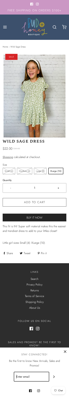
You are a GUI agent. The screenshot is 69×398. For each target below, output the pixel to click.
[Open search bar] (54, 27)
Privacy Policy (34, 285)
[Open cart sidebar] (64, 27)
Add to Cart (34, 202)
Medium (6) (24, 171)
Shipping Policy (34, 302)
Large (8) (40, 171)
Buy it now (34, 218)
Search (34, 279)
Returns (34, 290)
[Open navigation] (5, 27)
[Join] (54, 377)
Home (5, 46)
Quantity (7, 180)
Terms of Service (34, 296)
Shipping (8, 157)
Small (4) (9, 171)
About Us (34, 308)
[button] (34, 96)
